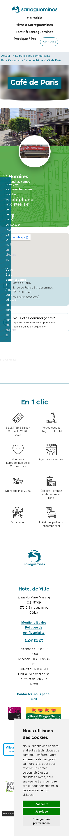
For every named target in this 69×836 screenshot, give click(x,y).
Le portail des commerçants (32, 55)
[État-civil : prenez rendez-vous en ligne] (51, 473)
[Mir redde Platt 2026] (18, 473)
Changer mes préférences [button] (41, 821)
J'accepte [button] (41, 804)
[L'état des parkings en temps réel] (51, 505)
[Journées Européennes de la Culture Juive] (18, 442)
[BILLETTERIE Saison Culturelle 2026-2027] (18, 410)
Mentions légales (33, 622)
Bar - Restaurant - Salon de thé (20, 60)
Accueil (5, 55)
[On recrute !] (18, 505)
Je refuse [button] (41, 811)
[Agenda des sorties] (51, 442)
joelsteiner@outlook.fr (26, 296)
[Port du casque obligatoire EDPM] (51, 410)
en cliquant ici (11, 254)
